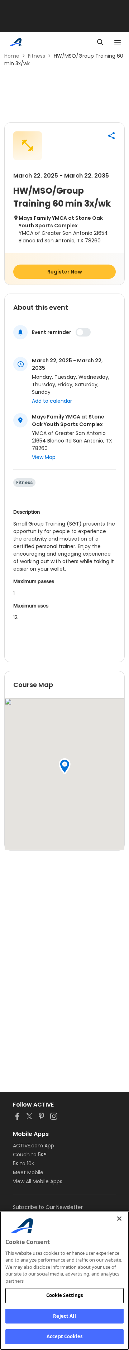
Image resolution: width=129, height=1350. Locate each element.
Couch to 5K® (30, 1154)
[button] (111, 135)
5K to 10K (23, 1163)
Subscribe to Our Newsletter (48, 1207)
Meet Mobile (28, 1172)
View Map (44, 457)
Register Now (64, 271)
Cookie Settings (64, 1295)
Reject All (64, 1316)
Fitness (36, 55)
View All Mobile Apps (37, 1181)
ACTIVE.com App (33, 1145)
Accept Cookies (64, 1336)
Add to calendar (52, 401)
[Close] (119, 1218)
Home (11, 55)
